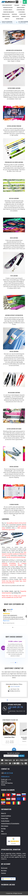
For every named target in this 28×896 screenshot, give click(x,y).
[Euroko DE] (3, 799)
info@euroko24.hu (14, 691)
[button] (1, 616)
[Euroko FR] (23, 799)
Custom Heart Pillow (9, 737)
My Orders (4, 870)
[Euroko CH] (8, 795)
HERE (19, 593)
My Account (4, 868)
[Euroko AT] (13, 799)
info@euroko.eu (5, 776)
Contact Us (4, 834)
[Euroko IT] (18, 803)
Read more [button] (6, 620)
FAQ (4, 826)
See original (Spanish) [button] (9, 623)
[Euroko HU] (8, 799)
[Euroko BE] (3, 795)
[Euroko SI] (23, 795)
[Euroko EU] (18, 799)
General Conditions (6, 816)
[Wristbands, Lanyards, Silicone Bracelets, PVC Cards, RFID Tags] (8, 2)
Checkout (3, 873)
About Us (3, 813)
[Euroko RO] (13, 803)
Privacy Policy (4, 818)
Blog (2, 831)
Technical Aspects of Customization (10, 823)
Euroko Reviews (5, 821)
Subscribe (21, 756)
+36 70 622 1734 (14, 689)
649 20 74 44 (7, 773)
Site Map (3, 828)
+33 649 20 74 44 (15, 707)
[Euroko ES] (8, 803)
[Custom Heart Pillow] (9, 729)
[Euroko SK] (3, 803)
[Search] (17, 2)
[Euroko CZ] (13, 795)
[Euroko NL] (18, 795)
